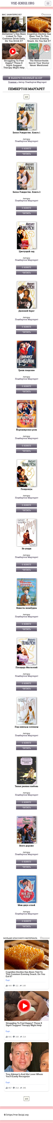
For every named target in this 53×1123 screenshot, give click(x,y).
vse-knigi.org (22, 3)
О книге (26, 148)
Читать (26, 153)
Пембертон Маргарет (26, 141)
